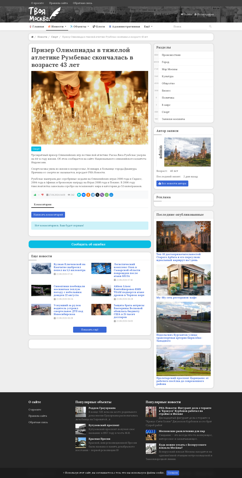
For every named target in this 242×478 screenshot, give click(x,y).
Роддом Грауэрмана (102, 408)
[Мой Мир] (111, 195)
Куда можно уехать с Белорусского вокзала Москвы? (182, 446)
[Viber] (102, 195)
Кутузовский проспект (104, 425)
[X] (97, 195)
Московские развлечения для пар (182, 431)
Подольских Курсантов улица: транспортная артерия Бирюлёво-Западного (179, 337)
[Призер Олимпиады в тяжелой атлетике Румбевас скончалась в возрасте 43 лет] (89, 108)
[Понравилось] (35, 194)
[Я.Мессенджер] (79, 195)
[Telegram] (93, 195)
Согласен (173, 472)
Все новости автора (173, 183)
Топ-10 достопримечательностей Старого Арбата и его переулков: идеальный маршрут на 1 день (178, 257)
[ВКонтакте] (84, 195)
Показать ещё (89, 329)
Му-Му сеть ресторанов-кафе (176, 297)
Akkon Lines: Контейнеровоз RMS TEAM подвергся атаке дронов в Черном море (129, 291)
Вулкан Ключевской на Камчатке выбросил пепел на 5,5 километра (69, 267)
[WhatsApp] (107, 195)
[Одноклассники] (88, 195)
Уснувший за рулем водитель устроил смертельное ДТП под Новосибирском (68, 310)
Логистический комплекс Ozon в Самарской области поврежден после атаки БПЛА (127, 270)
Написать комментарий (48, 214)
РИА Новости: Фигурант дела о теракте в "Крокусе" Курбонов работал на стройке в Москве (185, 410)
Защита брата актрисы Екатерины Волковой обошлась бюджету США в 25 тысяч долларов (129, 311)
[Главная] (32, 36)
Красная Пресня (99, 438)
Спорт (36, 149)
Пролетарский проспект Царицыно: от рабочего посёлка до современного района (182, 381)
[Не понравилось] (42, 194)
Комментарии (42, 204)
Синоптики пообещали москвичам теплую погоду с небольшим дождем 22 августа (69, 291)
